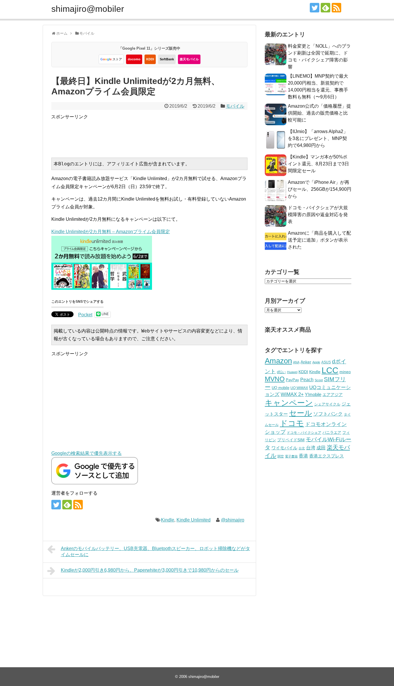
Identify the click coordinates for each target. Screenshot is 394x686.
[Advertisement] (156, 134)
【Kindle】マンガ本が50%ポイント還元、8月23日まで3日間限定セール (318, 163)
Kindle (167, 519)
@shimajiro (232, 519)
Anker (306, 362)
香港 (303, 455)
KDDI (150, 59)
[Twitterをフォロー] (314, 7)
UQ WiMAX (299, 388)
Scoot (319, 380)
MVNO (275, 379)
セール (300, 413)
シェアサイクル (327, 404)
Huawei (292, 372)
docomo (134, 59)
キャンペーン (289, 403)
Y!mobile (313, 394)
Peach (307, 379)
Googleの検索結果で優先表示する (86, 453)
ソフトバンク (328, 414)
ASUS (326, 362)
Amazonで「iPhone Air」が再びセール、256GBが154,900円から (319, 189)
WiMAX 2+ (292, 394)
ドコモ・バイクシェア (304, 433)
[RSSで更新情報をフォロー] (336, 7)
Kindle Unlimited (194, 519)
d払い (281, 372)
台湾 (310, 447)
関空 (280, 456)
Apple (316, 362)
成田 (321, 447)
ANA (296, 362)
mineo (345, 371)
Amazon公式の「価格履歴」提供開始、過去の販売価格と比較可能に (319, 113)
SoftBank (167, 59)
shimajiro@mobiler (87, 9)
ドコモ (292, 423)
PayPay (292, 380)
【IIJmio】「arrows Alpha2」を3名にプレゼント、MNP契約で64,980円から (318, 138)
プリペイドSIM (291, 440)
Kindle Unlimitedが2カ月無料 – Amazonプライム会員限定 (110, 231)
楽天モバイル (189, 59)
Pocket (85, 314)
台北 (302, 448)
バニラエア (331, 432)
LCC (330, 370)
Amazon (278, 361)
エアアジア (332, 394)
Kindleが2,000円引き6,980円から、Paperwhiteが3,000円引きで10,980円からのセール (150, 570)
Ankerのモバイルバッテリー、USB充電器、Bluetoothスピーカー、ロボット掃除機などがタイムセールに (155, 551)
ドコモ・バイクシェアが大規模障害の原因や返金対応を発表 (318, 214)
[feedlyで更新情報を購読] (325, 7)
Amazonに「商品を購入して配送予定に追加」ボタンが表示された (319, 240)
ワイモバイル (284, 447)
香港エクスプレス (326, 456)
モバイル (235, 106)
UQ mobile (280, 388)
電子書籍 (291, 456)
